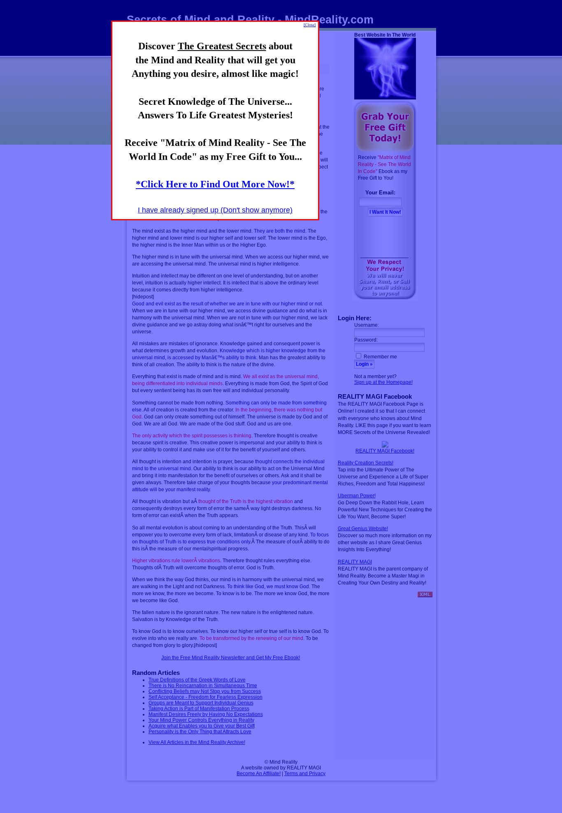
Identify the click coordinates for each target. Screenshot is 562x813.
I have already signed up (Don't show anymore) (215, 210)
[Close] (310, 25)
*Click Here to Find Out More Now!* (215, 184)
